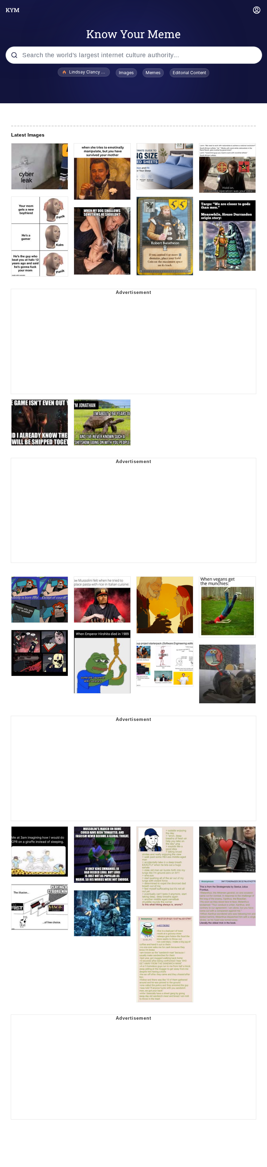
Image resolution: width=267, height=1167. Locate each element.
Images (126, 72)
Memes (153, 72)
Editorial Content (189, 72)
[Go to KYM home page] (12, 10)
